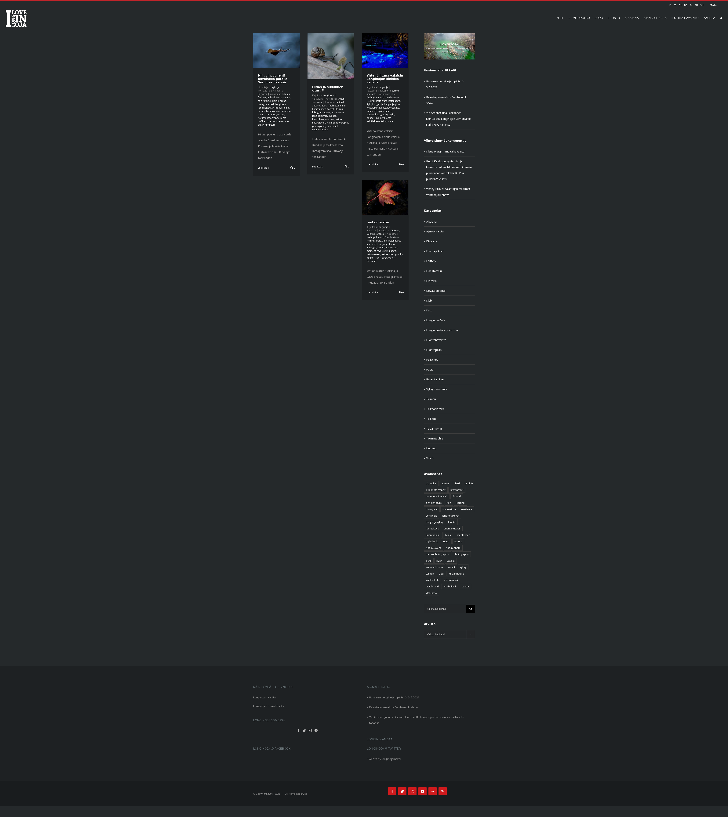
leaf (272, 104)
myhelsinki (382, 251)
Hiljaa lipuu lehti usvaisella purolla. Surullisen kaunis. (273, 78)
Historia (431, 281)
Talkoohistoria (435, 409)
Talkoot (431, 419)
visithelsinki (450, 586)
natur (261, 114)
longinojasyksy (266, 107)
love (369, 107)
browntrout (456, 490)
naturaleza (270, 114)
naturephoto (453, 548)
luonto (261, 111)
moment (286, 111)
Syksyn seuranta (375, 233)
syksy (261, 124)
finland (271, 97)
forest (266, 100)
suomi (451, 567)
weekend (371, 261)
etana (325, 105)
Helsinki (274, 100)
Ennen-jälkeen (435, 251)
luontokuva (318, 119)
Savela (451, 560)
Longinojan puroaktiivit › (268, 706)
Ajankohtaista (435, 231)
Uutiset (431, 448)
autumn (286, 94)
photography (319, 126)
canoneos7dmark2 (437, 496)
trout (441, 573)
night (283, 118)
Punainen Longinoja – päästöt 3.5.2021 (394, 697)
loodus (278, 107)
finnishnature (283, 97)
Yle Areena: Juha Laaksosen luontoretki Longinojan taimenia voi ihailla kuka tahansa (448, 118)
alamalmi (431, 483)
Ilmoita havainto (454, 151)
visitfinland (432, 586)
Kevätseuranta (436, 290)
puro (428, 560)
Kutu (429, 310)
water (391, 121)
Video (430, 458)
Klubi (429, 300)
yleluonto (431, 593)
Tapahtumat (434, 428)
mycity (380, 111)
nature (280, 114)
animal (340, 102)
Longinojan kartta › (265, 697)
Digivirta (262, 94)
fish (449, 502)
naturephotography (268, 118)
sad (330, 126)
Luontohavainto (436, 340)
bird (457, 483)
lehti (374, 244)
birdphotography (436, 490)
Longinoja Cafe (435, 320)
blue (393, 94)
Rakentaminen (435, 379)
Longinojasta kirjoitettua (442, 330)
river (269, 121)
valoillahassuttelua (377, 121)
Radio (430, 369)
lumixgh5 (371, 247)
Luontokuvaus (273, 111)
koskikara (466, 509)
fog (260, 100)
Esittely (431, 261)
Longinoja (274, 87)
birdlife (469, 483)
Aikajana (431, 221)
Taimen (431, 399)
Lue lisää (262, 167)
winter (465, 586)
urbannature (456, 573)
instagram (263, 104)
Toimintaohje (434, 438)
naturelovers (319, 122)
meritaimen (463, 535)
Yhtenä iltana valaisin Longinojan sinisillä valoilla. (385, 78)
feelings (262, 97)
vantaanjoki (451, 580)
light (369, 104)
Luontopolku (434, 350)
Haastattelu (434, 271)
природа (270, 124)
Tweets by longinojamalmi (384, 759)
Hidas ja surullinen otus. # (327, 88)
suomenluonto (281, 121)
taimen (430, 573)
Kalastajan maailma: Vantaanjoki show (393, 707)
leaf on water (378, 222)
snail (335, 126)
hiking (283, 100)
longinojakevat (450, 515)
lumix (286, 107)
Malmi (448, 535)
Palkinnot (432, 359)
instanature (338, 112)
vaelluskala (432, 580)
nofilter (262, 121)
